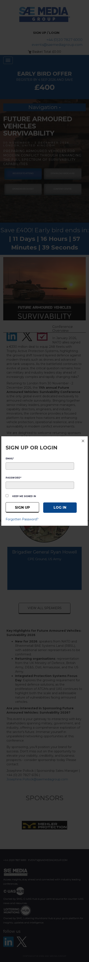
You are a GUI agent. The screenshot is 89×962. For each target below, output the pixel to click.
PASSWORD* (13, 477)
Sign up (22, 507)
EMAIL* (10, 458)
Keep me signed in (24, 496)
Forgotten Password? (22, 519)
